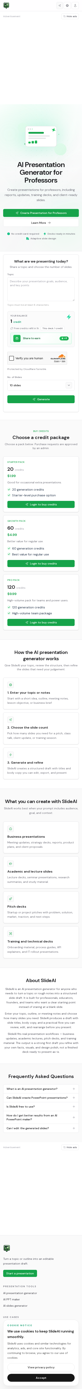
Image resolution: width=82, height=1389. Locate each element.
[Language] (67, 5)
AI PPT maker (11, 1299)
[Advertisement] (41, 61)
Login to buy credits (43, 504)
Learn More (38, 223)
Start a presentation (20, 1273)
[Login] (75, 5)
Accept (41, 1378)
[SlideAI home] (6, 1248)
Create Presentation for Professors (43, 213)
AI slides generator (15, 1305)
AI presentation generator (20, 1293)
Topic (10, 274)
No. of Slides (14, 377)
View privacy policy (41, 1367)
